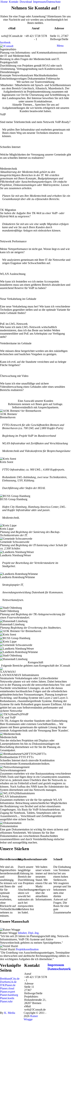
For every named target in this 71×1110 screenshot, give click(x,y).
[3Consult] (6, 45)
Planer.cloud (7, 988)
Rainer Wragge (31, 1018)
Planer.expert (7, 991)
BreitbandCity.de (9, 978)
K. (9, 1012)
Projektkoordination (27, 949)
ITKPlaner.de (7, 985)
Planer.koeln (7, 998)
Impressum (56, 965)
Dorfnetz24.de (8, 981)
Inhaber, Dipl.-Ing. (28, 932)
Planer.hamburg (9, 994)
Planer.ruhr (6, 1001)
